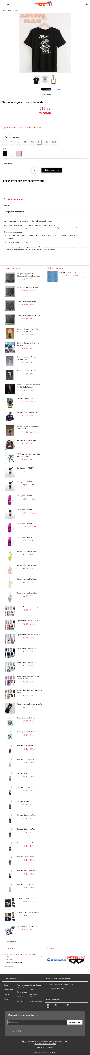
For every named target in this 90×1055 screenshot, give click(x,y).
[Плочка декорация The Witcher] (10, 319)
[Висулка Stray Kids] (10, 791)
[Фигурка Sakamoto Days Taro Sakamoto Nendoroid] (10, 333)
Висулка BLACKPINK (25, 746)
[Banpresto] (76, 960)
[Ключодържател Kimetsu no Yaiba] (10, 708)
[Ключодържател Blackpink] (10, 555)
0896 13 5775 (62, 989)
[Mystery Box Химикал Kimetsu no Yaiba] (10, 694)
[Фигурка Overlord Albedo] (10, 375)
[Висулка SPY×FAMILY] (10, 763)
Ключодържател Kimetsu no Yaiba (29, 704)
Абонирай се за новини (14, 962)
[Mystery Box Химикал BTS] (10, 652)
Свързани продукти (14, 212)
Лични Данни (35, 985)
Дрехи (9, 10)
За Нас (6, 994)
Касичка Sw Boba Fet (25, 398)
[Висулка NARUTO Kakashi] (10, 875)
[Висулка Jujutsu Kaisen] (10, 888)
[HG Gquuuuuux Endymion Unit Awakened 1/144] (10, 458)
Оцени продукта (46, 94)
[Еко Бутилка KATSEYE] (10, 472)
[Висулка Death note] (10, 805)
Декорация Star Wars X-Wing (28, 287)
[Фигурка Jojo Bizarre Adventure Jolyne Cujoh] (10, 430)
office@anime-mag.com (64, 984)
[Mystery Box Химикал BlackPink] (10, 625)
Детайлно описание (13, 199)
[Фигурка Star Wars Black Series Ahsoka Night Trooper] (10, 389)
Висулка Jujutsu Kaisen (25, 884)
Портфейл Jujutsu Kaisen (26, 898)
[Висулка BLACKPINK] (10, 750)
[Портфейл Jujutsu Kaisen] (10, 902)
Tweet (60, 89)
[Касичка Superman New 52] (10, 416)
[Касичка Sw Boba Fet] (10, 402)
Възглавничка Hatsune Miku (27, 926)
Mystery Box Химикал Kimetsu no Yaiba (29, 691)
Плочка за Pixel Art (69, 272)
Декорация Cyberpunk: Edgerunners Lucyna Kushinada (28, 275)
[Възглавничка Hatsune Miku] (10, 930)
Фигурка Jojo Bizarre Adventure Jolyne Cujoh (29, 427)
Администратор (36, 1001)
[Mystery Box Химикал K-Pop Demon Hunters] (10, 680)
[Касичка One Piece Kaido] (10, 444)
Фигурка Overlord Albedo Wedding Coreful (26, 358)
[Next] (84, 277)
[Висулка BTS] (10, 777)
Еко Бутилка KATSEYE (26, 468)
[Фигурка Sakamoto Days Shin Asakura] (10, 347)
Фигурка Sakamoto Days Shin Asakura (28, 344)
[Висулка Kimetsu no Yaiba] (10, 819)
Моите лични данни (45, 1047)
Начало (4, 10)
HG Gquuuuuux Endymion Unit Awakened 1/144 (28, 455)
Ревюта (7, 205)
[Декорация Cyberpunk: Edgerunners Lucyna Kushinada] (10, 278)
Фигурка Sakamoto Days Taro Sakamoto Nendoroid (28, 330)
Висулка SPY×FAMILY (25, 759)
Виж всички (9, 967)
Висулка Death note (24, 801)
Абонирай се (11, 942)
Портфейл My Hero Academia (28, 912)
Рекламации (8, 990)
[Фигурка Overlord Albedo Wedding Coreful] (10, 361)
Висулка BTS (22, 773)
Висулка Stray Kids (24, 787)
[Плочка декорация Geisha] (10, 305)
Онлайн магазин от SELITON (45, 1053)
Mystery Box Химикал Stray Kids (29, 607)
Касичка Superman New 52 (27, 412)
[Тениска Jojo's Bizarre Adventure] (45, 72)
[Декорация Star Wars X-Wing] (10, 291)
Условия (33, 990)
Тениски (16, 10)
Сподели (47, 89)
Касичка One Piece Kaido (26, 440)
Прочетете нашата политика (45, 1044)
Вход (6, 999)
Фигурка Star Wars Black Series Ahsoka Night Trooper (28, 386)
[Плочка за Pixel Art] (52, 276)
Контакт (20, 997)
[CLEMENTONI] (56, 960)
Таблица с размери (12, 137)
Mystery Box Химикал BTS (27, 648)
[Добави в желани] (84, 162)
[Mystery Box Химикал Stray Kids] (10, 611)
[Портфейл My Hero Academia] (10, 916)
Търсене (20, 1001)
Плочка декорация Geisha (26, 301)
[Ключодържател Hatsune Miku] (10, 722)
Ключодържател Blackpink (27, 551)
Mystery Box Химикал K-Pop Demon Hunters (28, 677)
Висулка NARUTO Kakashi (27, 871)
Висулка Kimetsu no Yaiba (26, 815)
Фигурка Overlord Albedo (26, 371)
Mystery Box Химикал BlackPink (29, 621)
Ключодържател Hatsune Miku (28, 718)
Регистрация (22, 992)
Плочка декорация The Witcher (28, 315)
